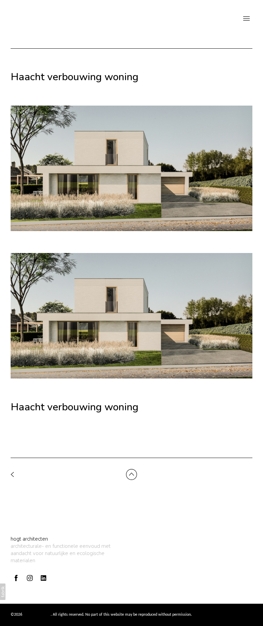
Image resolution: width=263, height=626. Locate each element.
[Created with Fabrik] (2, 591)
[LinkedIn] (43, 578)
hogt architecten (29, 538)
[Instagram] (29, 578)
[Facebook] (16, 578)
